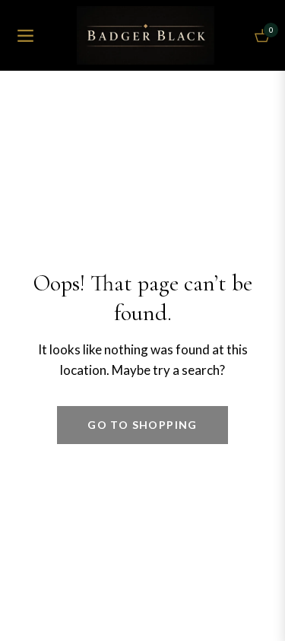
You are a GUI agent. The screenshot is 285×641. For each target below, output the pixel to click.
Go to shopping (142, 424)
